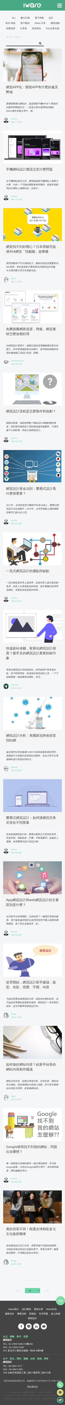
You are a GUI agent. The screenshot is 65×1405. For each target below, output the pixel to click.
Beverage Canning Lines (15, 1398)
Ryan (13, 278)
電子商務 (39, 17)
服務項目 (9, 1313)
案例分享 (38, 1309)
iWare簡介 (13, 1309)
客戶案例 (24, 22)
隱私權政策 (32, 1386)
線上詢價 (55, 1313)
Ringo (13, 1014)
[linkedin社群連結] (36, 1326)
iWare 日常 (40, 22)
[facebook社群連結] (21, 1326)
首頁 (10, 37)
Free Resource (17, 360)
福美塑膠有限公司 (50, 1398)
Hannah (14, 684)
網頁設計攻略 (28, 1395)
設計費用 (26, 1309)
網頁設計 (32, 1318)
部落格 (32, 1313)
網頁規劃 (55, 22)
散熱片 (49, 1392)
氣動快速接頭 (29, 1392)
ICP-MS (37, 1398)
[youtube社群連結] (44, 1326)
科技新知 (36, 28)
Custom (40, 1392)
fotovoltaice (16, 1392)
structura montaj (13, 1395)
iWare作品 (51, 1309)
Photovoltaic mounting (47, 1395)
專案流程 (21, 1313)
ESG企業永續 (52, 28)
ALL (14, 17)
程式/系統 (10, 22)
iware (32, 5)
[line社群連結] (29, 1326)
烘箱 (30, 1398)
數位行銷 (25, 17)
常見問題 (43, 1313)
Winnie (14, 767)
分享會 (23, 28)
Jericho (14, 118)
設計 (51, 17)
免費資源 (10, 28)
